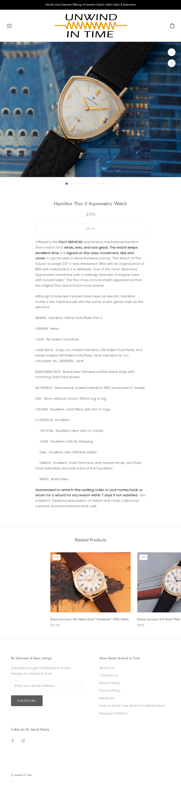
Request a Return (113, 713)
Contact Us (108, 675)
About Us (106, 667)
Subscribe (26, 701)
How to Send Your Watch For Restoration (132, 705)
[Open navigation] (9, 25)
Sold (90, 229)
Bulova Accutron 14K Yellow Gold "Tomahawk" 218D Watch (89, 619)
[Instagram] (23, 741)
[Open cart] (172, 25)
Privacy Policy (110, 690)
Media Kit (106, 698)
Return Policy (109, 683)
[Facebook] (12, 741)
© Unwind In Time (21, 775)
